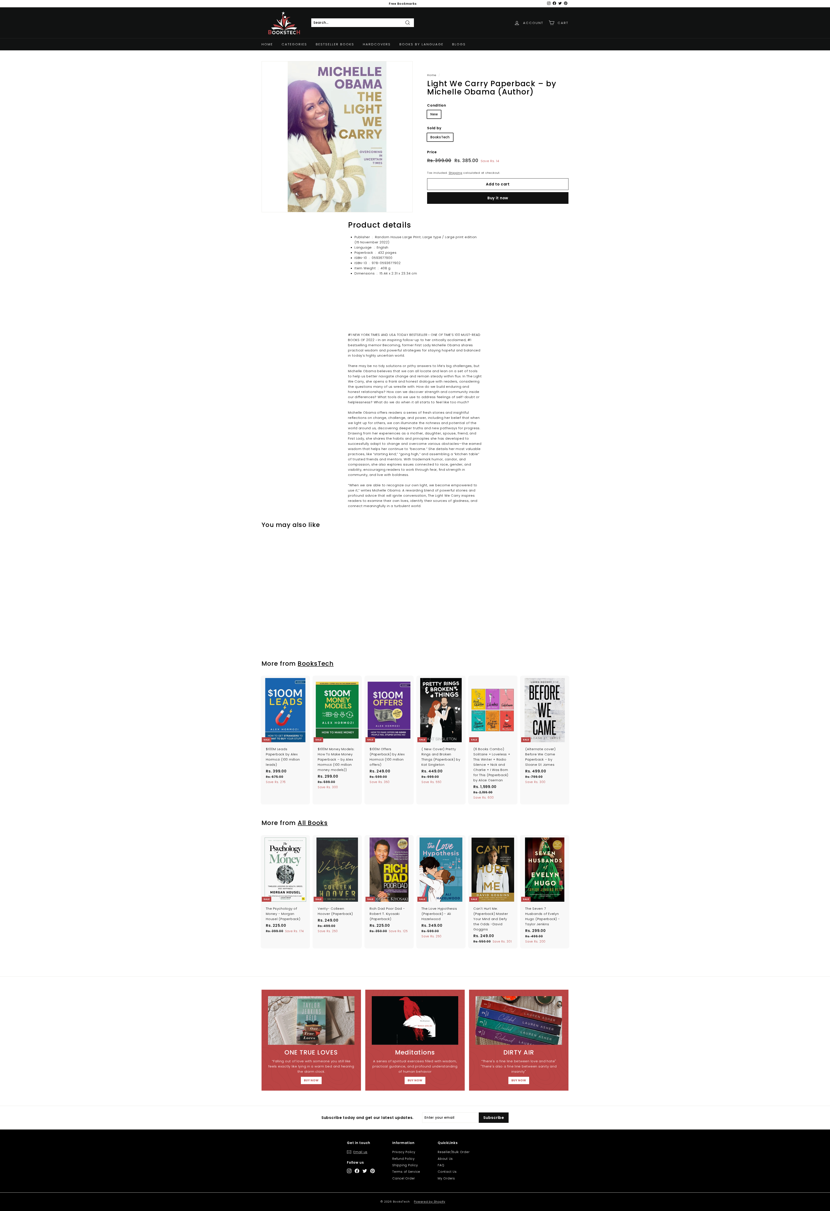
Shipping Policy (405, 1165)
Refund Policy (403, 1159)
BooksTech (440, 137)
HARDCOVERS (377, 44)
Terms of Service (406, 1172)
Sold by (434, 128)
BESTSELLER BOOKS (335, 44)
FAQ (441, 1165)
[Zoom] (337, 136)
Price (432, 152)
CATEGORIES (294, 44)
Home (267, 44)
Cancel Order (403, 1178)
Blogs (459, 44)
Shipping (455, 173)
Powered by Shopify (429, 1202)
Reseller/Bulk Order (453, 1152)
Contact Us (447, 1172)
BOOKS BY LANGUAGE (421, 44)
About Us (445, 1159)
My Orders (446, 1178)
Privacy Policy (403, 1152)
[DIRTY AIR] (519, 1020)
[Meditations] (415, 1020)
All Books (313, 823)
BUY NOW (311, 1080)
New (434, 114)
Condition (436, 105)
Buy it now (497, 198)
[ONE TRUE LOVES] (311, 1020)
